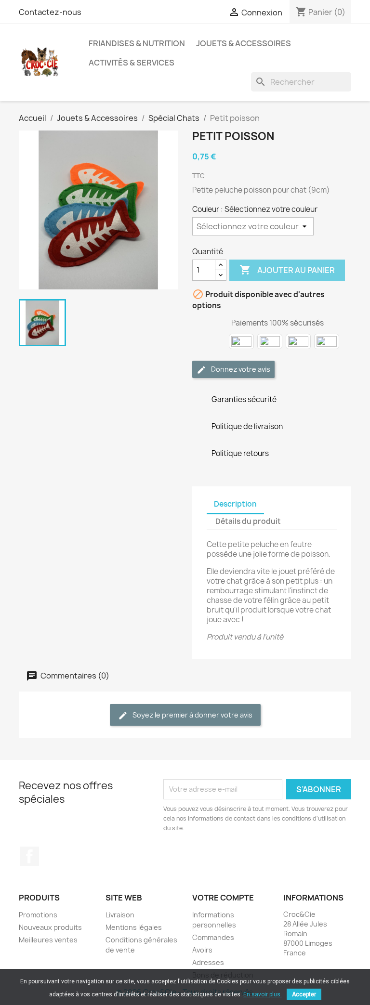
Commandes (213, 937)
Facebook (29, 856)
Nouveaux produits (50, 927)
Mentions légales (134, 927)
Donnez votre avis (240, 369)
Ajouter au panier (287, 269)
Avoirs (202, 949)
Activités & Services (131, 62)
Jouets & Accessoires (243, 43)
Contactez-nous (50, 12)
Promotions (38, 914)
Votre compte (223, 897)
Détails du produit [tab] (248, 521)
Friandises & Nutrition (137, 43)
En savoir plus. (262, 994)
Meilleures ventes (48, 939)
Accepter (304, 994)
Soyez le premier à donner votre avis (191, 714)
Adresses (208, 962)
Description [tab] (235, 504)
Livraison (120, 914)
